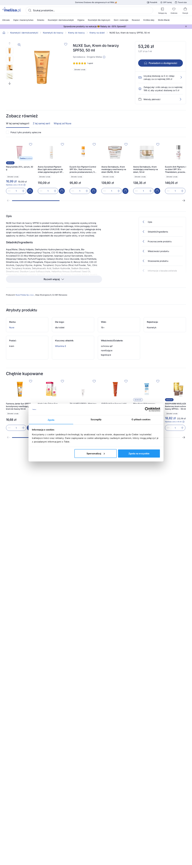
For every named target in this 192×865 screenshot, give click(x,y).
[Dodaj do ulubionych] (65, 44)
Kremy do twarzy (76, 33)
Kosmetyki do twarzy (53, 33)
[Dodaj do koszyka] (30, 191)
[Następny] (183, 200)
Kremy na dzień (97, 33)
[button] (104, 57)
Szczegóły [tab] (96, 419)
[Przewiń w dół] (9, 83)
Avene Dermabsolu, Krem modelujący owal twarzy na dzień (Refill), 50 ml (113, 169)
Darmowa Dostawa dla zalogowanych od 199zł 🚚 (96, 2)
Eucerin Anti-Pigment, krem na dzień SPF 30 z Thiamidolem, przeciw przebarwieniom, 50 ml (177, 170)
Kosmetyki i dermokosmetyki (24, 33)
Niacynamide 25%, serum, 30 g (19, 168)
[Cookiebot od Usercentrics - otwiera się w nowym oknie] (147, 409)
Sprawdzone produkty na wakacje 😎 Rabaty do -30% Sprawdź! (94, 26)
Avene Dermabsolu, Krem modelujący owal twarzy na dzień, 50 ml (145, 169)
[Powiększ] (19, 44)
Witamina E (60, 346)
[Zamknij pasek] (186, 26)
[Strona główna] (3, 32)
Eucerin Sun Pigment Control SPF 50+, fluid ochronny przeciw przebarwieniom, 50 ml (83, 170)
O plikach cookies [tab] (141, 419)
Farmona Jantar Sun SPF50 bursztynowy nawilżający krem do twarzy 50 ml (18, 406)
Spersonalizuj (94, 453)
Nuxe (11, 327)
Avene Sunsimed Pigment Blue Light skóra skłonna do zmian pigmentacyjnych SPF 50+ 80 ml (50, 170)
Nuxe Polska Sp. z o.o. (25, 295)
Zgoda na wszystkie (139, 453)
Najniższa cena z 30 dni (14, 185)
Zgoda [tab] (51, 419)
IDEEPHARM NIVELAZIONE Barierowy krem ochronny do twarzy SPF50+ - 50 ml (178, 406)
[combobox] (89, 10)
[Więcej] (180, 99)
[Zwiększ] (23, 191)
